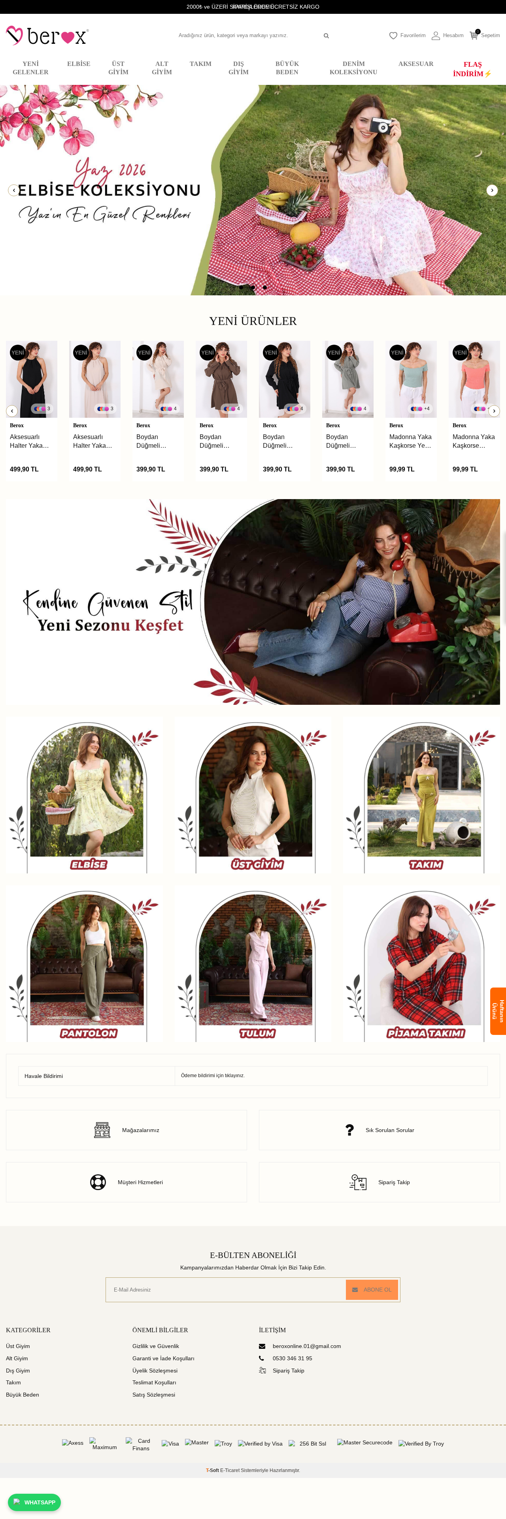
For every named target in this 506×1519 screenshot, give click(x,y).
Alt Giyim (17, 1358)
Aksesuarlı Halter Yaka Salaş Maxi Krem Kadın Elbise (26, 442)
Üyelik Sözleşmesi (154, 1370)
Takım (13, 1382)
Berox (17, 425)
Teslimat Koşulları (154, 1382)
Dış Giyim (18, 1370)
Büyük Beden (22, 1394)
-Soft (213, 1470)
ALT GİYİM (162, 67)
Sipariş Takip (288, 1370)
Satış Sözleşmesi (153, 1394)
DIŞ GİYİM (238, 67)
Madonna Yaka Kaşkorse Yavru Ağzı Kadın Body (410, 442)
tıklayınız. (235, 1075)
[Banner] (253, 190)
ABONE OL (378, 1289)
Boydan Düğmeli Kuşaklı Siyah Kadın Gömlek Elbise (220, 442)
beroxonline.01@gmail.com (307, 1346)
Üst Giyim (18, 1346)
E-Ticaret (230, 1470)
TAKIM (200, 63)
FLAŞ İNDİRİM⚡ (472, 69)
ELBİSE (79, 63)
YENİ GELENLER (31, 67)
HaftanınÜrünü (498, 1011)
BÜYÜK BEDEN (287, 67)
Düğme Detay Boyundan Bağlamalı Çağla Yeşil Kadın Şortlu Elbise (472, 442)
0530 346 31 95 (292, 1358)
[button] (241, 287)
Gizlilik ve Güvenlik (155, 1346)
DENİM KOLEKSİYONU (354, 67)
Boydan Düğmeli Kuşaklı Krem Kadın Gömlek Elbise (93, 442)
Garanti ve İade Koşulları (163, 1358)
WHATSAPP (40, 1502)
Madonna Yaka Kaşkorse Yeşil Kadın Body (347, 442)
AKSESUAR (416, 63)
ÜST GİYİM (118, 67)
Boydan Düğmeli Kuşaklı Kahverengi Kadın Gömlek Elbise (156, 442)
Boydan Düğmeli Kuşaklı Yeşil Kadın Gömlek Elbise (283, 442)
